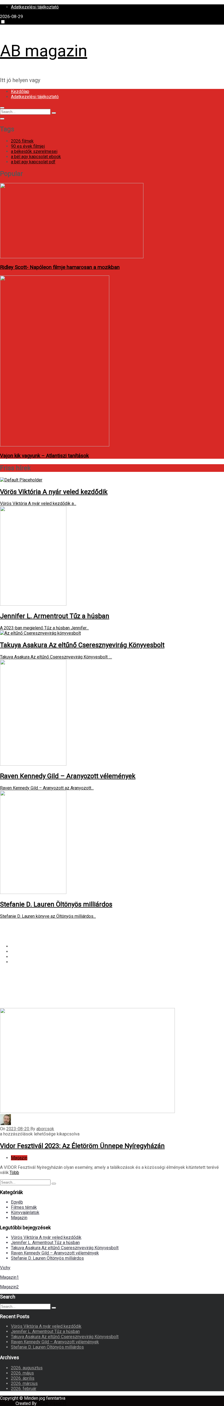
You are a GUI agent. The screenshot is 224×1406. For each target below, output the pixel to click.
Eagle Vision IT (52, 1403)
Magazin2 (9, 1286)
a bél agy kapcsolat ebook (36, 156)
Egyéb (17, 1202)
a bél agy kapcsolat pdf (33, 161)
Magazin (19, 1157)
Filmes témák (24, 1207)
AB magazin (43, 50)
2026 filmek (22, 141)
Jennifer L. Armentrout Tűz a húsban (45, 1242)
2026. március (24, 1383)
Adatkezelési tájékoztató (35, 7)
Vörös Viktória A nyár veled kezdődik (46, 1237)
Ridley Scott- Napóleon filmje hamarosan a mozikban (60, 267)
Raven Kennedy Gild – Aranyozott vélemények (55, 1253)
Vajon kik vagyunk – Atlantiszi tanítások (44, 456)
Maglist (8, 1403)
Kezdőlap (20, 91)
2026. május (22, 1373)
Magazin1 (9, 1277)
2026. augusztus (27, 1367)
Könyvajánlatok (25, 1212)
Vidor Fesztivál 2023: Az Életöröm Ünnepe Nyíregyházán (82, 1146)
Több (14, 1172)
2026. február (23, 1388)
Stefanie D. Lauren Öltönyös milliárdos (47, 1258)
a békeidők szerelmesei (34, 151)
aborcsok (45, 1128)
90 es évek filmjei (28, 146)
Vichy (5, 1267)
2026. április (22, 1378)
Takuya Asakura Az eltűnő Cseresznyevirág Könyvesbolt (65, 1247)
